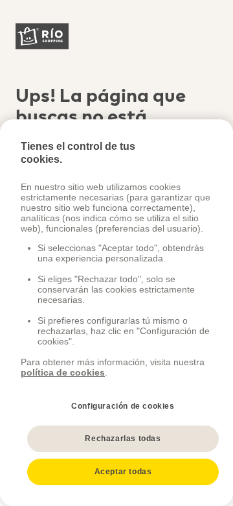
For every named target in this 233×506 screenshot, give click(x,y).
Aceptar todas (123, 471)
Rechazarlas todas (123, 438)
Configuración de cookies (122, 406)
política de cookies (63, 372)
